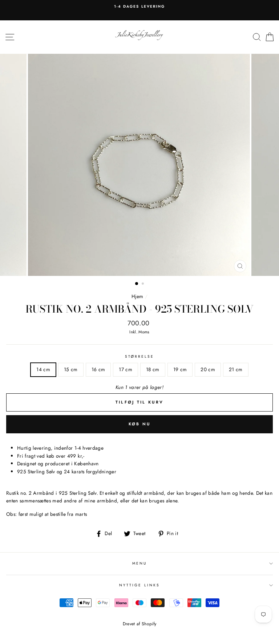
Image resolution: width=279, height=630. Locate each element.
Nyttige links (139, 585)
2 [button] (143, 284)
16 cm (98, 369)
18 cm (152, 369)
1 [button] (137, 284)
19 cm (180, 369)
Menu (139, 563)
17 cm (125, 369)
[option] (139, 6)
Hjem (137, 296)
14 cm (43, 369)
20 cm (208, 369)
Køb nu (140, 424)
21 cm (236, 369)
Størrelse (139, 356)
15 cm (71, 369)
